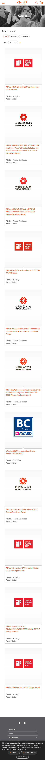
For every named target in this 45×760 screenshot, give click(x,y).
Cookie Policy (22, 757)
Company (24, 36)
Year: (5, 42)
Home (4, 31)
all (6, 36)
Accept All (14, 753)
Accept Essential (30, 753)
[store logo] (22, 3)
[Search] (36, 2)
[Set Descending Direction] (19, 42)
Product (14, 36)
